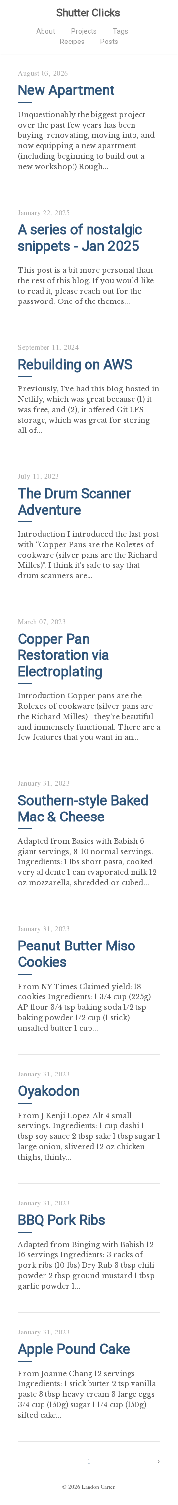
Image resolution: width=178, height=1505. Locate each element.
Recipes (72, 41)
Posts (109, 41)
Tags (120, 31)
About (45, 31)
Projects (84, 31)
